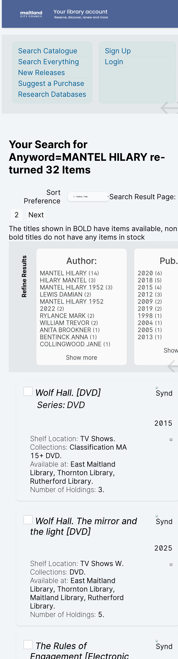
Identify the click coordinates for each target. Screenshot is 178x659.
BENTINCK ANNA (64, 336)
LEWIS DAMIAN (61, 294)
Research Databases (52, 94)
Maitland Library (57, 597)
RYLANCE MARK (63, 315)
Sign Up (118, 50)
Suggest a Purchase (51, 83)
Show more (81, 357)
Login (114, 61)
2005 (145, 329)
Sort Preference (42, 196)
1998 (145, 315)
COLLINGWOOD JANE (71, 344)
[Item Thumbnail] (164, 393)
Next (36, 214)
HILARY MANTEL (63, 280)
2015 (145, 287)
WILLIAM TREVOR (64, 322)
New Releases (41, 72)
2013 (145, 336)
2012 (145, 294)
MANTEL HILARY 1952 (72, 287)
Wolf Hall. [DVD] (68, 392)
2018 (145, 280)
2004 (145, 322)
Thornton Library (85, 472)
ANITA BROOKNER (65, 329)
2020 (145, 273)
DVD (76, 405)
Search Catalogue (47, 50)
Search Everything (48, 61)
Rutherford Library (60, 481)
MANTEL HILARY (63, 273)
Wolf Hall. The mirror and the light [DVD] (83, 526)
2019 (145, 308)
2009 (145, 301)
